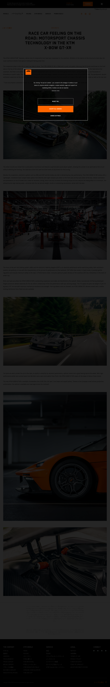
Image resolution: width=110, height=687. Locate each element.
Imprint (58, 90)
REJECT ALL (55, 101)
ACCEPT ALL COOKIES (55, 109)
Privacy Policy (54, 90)
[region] (55, 94)
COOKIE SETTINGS (55, 116)
